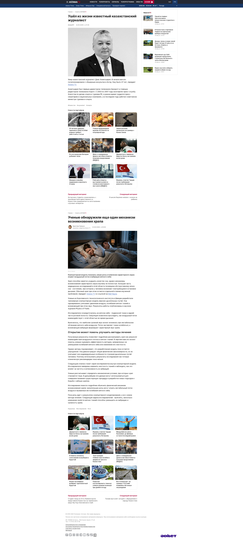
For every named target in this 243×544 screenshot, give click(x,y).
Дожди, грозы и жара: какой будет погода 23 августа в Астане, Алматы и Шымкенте (165, 44)
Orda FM (139, 2)
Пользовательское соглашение (76, 524)
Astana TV (91, 294)
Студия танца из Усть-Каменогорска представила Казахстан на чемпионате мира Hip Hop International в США (82, 501)
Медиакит (69, 530)
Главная (70, 12)
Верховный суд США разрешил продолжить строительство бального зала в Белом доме (163, 57)
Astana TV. (72, 85)
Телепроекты (104, 2)
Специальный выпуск (103, 5)
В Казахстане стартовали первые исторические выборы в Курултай (164, 31)
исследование (81, 408)
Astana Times (70, 5)
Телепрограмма (127, 2)
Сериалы (115, 2)
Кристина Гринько (79, 226)
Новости (93, 2)
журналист (81, 105)
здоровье (72, 408)
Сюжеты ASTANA (80, 12)
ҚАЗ (170, 2)
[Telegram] (81, 535)
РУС (175, 2)
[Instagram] (74, 535)
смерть (89, 105)
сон (90, 408)
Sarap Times (80, 5)
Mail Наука (112, 294)
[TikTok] (88, 535)
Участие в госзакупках (73, 528)
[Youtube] (84, 535)
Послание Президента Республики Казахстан (80, 526)
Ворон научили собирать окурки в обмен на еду (163, 69)
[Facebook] (66, 535)
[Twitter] (70, 535)
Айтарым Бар (90, 5)
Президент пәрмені (118, 5)
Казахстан (72, 105)
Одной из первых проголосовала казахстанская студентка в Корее (164, 19)
